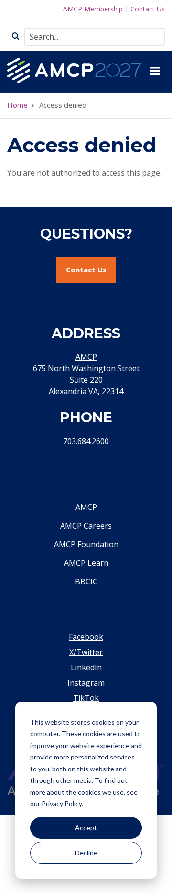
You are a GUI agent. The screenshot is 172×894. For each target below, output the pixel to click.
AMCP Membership (93, 8)
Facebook (86, 637)
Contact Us (147, 8)
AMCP (86, 357)
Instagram (86, 682)
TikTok (86, 698)
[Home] (74, 69)
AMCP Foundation (86, 544)
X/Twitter (86, 652)
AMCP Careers (86, 525)
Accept (86, 827)
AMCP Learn (86, 563)
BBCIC (86, 581)
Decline (86, 853)
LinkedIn (86, 667)
